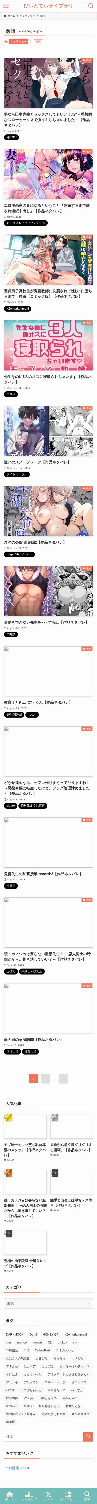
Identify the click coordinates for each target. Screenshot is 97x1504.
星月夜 (10, 394)
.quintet (11, 137)
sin (75, 1342)
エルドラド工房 (55, 1382)
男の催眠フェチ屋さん (21, 1414)
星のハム (12, 1406)
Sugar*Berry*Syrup (19, 554)
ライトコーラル (16, 474)
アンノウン (31, 1382)
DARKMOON (15, 1334)
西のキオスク (81, 1414)
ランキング (29, 1499)
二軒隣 (10, 634)
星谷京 (28, 1406)
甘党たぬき (73, 1406)
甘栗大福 (30, 1051)
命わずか (77, 1390)
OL (50, 1342)
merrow (22, 1342)
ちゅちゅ (60, 1358)
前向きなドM (56, 1390)
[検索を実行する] (88, 1436)
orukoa (62, 1342)
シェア (48, 1499)
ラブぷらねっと (31, 1390)
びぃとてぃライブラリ (48, 5)
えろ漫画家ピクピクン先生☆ (25, 223)
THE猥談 (12, 1350)
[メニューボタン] (6, 6)
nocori (32, 714)
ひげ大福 (12, 1051)
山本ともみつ (48, 1398)
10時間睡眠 (14, 714)
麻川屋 (10, 1422)
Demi (33, 1334)
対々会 (28, 1398)
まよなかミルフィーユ (75, 1366)
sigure (10, 805)
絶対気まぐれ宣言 (33, 805)
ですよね (12, 1366)
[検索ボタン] (91, 6)
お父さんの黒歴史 (18, 1358)
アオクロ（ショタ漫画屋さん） (69, 1374)
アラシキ (12, 1382)
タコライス (79, 1382)
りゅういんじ (33, 1374)
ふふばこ (48, 1366)
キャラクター (18, 41)
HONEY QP (50, 1334)
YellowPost (42, 1350)
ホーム (10, 1499)
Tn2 (26, 1350)
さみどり (42, 1358)
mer (8, 1342)
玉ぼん (10, 971)
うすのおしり (65, 1350)
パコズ (10, 1390)
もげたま (12, 1374)
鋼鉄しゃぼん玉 (31, 971)
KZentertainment (17, 308)
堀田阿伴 (12, 1398)
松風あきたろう (49, 1406)
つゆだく (78, 1358)
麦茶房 (10, 886)
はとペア (30, 1366)
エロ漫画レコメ (17, 1468)
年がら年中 (70, 1398)
